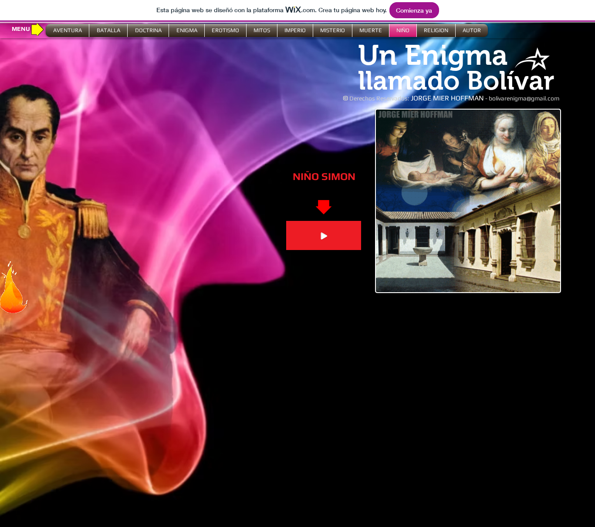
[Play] (323, 235)
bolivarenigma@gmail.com (524, 98)
